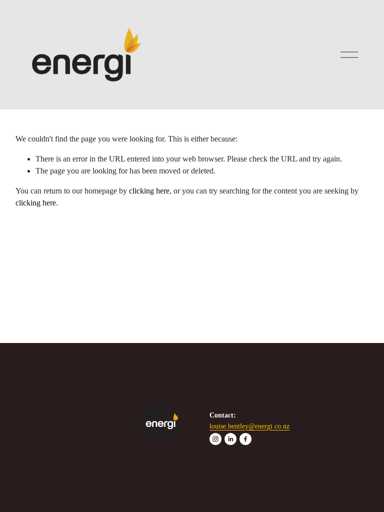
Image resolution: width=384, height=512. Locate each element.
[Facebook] (246, 439)
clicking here (149, 190)
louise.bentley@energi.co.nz (250, 426)
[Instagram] (216, 439)
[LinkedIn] (230, 439)
